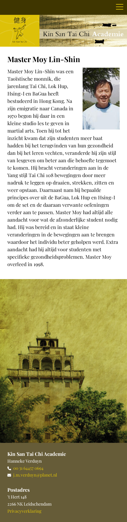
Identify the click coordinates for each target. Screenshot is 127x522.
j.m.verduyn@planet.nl (35, 475)
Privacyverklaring (24, 511)
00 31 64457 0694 (28, 468)
